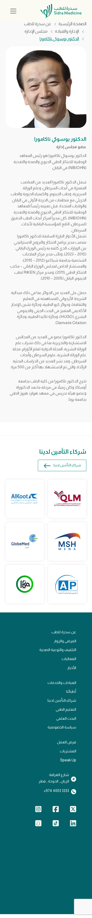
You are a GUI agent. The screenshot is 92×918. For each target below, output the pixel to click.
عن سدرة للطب (37, 24)
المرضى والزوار (65, 641)
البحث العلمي (66, 718)
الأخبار (71, 668)
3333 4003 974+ (56, 791)
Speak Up (68, 760)
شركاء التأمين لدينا (67, 465)
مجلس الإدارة (36, 31)
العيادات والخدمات (62, 683)
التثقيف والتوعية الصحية (57, 650)
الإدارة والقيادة (67, 31)
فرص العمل (66, 742)
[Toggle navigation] (13, 11)
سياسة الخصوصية (62, 727)
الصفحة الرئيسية (72, 24)
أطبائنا (71, 691)
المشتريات (68, 751)
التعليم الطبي (66, 709)
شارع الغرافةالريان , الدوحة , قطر (54, 778)
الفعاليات (69, 659)
